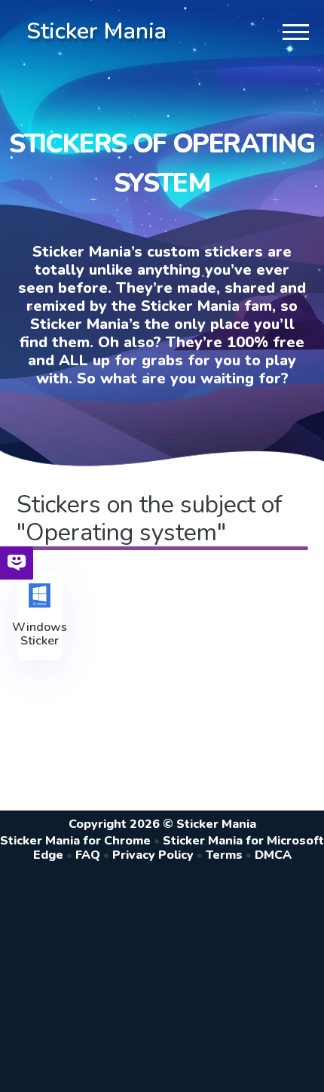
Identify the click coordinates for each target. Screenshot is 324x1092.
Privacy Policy (153, 855)
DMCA (273, 855)
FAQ (87, 855)
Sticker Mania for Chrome (75, 840)
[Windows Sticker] (39, 595)
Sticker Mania (96, 31)
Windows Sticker (39, 634)
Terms (224, 855)
